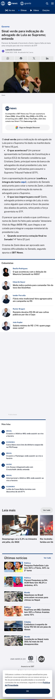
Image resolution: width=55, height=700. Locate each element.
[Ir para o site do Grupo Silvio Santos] (23, 659)
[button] (20, 531)
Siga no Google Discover (29, 127)
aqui (23, 182)
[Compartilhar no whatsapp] (8, 58)
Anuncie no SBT (27, 666)
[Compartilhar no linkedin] (47, 58)
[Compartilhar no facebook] (21, 58)
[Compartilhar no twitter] (34, 58)
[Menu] (52, 3)
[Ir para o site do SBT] (41, 659)
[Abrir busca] (47, 3)
